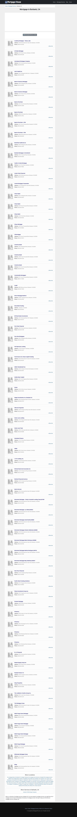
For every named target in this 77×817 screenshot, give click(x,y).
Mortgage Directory (61, 2)
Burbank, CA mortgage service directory (32, 777)
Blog (67, 2)
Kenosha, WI (26, 785)
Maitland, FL (26, 780)
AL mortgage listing (10, 777)
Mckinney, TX (16, 784)
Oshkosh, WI (31, 785)
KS (13, 781)
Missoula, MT (42, 781)
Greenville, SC (46, 782)
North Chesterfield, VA (39, 784)
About (70, 2)
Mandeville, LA (24, 781)
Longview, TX (11, 784)
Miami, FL (30, 780)
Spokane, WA (21, 785)
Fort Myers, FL (20, 780)
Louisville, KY (17, 781)
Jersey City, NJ (11, 782)
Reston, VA (46, 784)
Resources (47, 808)
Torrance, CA (48, 778)
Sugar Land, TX (27, 784)
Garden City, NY (21, 782)
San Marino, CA (37, 778)
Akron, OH (27, 782)
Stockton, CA (43, 778)
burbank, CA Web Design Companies (30, 792)
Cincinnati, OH (31, 782)
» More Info (50, 46)
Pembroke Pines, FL (36, 780)
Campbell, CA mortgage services (46, 777)
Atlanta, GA (49, 780)
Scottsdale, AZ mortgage (19, 777)
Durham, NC (48, 781)
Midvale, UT (32, 784)
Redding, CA (26, 778)
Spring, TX (21, 784)
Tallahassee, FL (43, 780)
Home (54, 2)
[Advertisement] (30, 22)
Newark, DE (15, 780)
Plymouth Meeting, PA (39, 782)
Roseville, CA (31, 778)
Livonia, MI (34, 781)
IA (51, 780)
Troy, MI (38, 781)
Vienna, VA (50, 784)
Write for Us (41, 808)
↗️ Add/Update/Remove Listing (30, 34)
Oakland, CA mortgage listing (13, 778)
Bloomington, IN (9, 781)
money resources (38, 785)
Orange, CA (22, 778)
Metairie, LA (29, 781)
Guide (29, 808)
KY (20, 781)
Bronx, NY (16, 782)
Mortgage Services (12, 6)
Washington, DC (10, 780)
